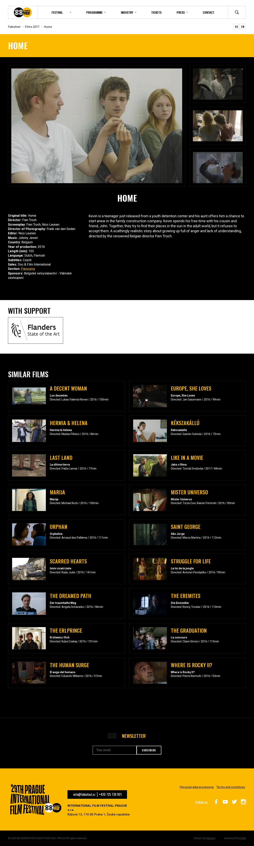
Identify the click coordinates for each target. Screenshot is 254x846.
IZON (243, 838)
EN (242, 26)
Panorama (28, 269)
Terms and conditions (230, 787)
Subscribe (149, 750)
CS (236, 26)
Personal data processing (197, 787)
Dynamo (210, 838)
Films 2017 (32, 26)
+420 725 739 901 (110, 794)
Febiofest (14, 26)
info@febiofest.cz (84, 794)
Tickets (156, 12)
